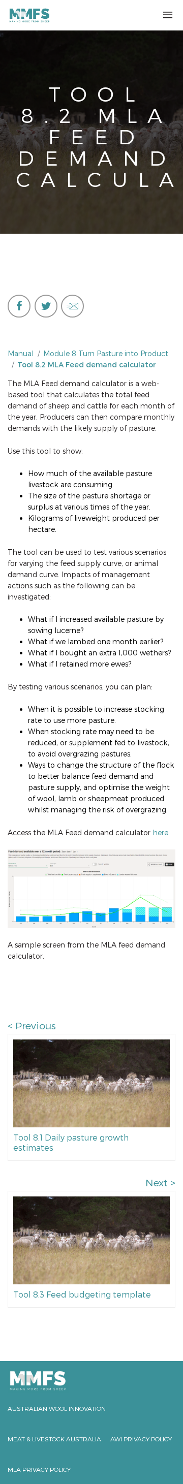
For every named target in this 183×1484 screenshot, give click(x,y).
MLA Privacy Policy (39, 1469)
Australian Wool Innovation (57, 1408)
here (160, 832)
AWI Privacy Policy (141, 1438)
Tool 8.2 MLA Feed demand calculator (86, 364)
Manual (21, 353)
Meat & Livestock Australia (54, 1438)
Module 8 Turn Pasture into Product (105, 353)
